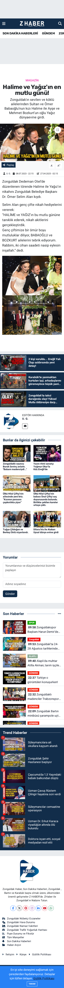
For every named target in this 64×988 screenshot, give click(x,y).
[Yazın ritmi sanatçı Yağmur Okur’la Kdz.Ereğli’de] (47, 453)
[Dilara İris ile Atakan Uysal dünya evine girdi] (47, 519)
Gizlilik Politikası (41, 954)
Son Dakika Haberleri (19, 941)
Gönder (10, 593)
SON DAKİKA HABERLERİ (20, 33)
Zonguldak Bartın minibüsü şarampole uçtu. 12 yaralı (44, 713)
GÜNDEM (48, 33)
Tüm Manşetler (15, 937)
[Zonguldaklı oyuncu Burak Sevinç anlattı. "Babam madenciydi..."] (17, 453)
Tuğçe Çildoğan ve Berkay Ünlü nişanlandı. (16, 531)
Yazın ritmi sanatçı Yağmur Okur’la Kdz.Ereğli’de (43, 466)
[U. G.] (11, 421)
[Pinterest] (26, 908)
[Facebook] (13, 908)
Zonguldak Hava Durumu (21, 922)
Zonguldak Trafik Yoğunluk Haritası (27, 929)
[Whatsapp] (51, 908)
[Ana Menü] (3, 23)
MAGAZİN (32, 80)
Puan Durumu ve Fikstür (20, 933)
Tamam (32, 984)
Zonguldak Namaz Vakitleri (22, 926)
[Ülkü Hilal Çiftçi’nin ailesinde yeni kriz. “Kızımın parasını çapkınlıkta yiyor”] (17, 483)
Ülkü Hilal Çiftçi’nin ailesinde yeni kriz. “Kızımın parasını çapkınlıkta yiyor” (13, 497)
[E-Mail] (25, 426)
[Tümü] (59, 613)
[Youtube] (44, 908)
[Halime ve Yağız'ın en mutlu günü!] (32, 142)
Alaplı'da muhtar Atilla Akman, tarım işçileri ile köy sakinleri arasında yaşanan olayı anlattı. (44, 663)
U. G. (8, 173)
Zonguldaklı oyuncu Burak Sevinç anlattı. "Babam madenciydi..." (15, 466)
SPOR (31, 622)
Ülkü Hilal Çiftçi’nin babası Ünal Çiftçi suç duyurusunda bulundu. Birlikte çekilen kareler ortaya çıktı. (45, 499)
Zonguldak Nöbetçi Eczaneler (23, 918)
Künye (23, 954)
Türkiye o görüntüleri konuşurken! (42, 680)
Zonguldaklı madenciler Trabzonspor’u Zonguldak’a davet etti (44, 697)
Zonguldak (34, 639)
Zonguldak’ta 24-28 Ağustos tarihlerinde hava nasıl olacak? (42, 646)
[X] (19, 908)
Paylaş (10, 165)
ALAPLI (32, 656)
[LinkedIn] (38, 908)
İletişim (10, 954)
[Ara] (60, 23)
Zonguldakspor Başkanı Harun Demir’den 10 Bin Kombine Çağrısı (43, 630)
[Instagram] (32, 908)
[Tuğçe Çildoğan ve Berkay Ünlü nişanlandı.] (17, 519)
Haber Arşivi (14, 944)
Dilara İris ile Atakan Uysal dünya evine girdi (46, 531)
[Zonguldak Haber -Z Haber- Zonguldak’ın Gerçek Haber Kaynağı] (32, 24)
